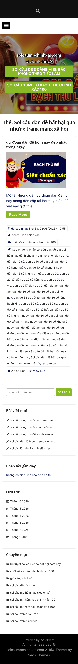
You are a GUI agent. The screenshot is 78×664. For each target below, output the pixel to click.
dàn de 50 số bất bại (39, 309)
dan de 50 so (48, 303)
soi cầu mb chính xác (26, 235)
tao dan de (49, 363)
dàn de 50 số (29, 303)
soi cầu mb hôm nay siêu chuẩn (30, 592)
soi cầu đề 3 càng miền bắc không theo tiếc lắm (39, 71)
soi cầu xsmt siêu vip (23, 621)
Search (64, 392)
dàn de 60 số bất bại (44, 315)
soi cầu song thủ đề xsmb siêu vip (32, 434)
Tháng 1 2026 (19, 537)
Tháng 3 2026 (19, 522)
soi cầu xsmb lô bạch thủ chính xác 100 (39, 87)
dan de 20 (51, 273)
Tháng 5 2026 (19, 508)
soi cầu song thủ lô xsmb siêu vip (31, 427)
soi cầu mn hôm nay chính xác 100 (32, 599)
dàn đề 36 (33, 327)
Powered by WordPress (39, 640)
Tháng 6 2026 (19, 501)
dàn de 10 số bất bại (39, 261)
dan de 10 (61, 255)
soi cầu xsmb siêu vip (24, 614)
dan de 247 (20, 285)
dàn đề (20, 327)
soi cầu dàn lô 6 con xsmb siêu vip (32, 441)
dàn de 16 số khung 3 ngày (25, 273)
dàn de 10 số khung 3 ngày (45, 267)
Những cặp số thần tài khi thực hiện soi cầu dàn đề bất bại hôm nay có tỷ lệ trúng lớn (37, 351)
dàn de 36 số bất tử (27, 297)
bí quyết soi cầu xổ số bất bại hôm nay (35, 564)
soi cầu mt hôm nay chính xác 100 (32, 606)
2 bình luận (18, 370)
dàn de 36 (51, 285)
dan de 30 (36, 285)
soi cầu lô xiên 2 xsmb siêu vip (30, 448)
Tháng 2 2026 (19, 529)
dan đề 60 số (50, 327)
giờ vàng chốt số (21, 578)
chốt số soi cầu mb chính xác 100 (34, 242)
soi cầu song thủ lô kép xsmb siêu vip (34, 420)
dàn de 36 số (21, 291)
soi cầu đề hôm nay (23, 585)
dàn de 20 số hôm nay (30, 279)
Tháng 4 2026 (19, 515)
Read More (18, 215)
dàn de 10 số (15, 261)
